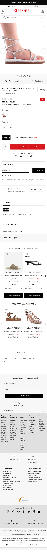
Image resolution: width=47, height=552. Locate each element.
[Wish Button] (4, 147)
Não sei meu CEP (7, 175)
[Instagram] (8, 512)
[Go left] (3, 51)
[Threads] (33, 512)
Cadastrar (24, 396)
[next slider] (1, 276)
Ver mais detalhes (10, 225)
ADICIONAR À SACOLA (13, 295)
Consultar (35, 190)
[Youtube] (18, 512)
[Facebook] (23, 512)
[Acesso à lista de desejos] (38, 12)
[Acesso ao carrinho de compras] (42, 12)
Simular (39, 171)
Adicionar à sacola (27, 147)
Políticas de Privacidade (31, 538)
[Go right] (43, 51)
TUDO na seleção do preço (23, 2)
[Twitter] (28, 512)
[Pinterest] (13, 512)
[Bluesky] (39, 512)
